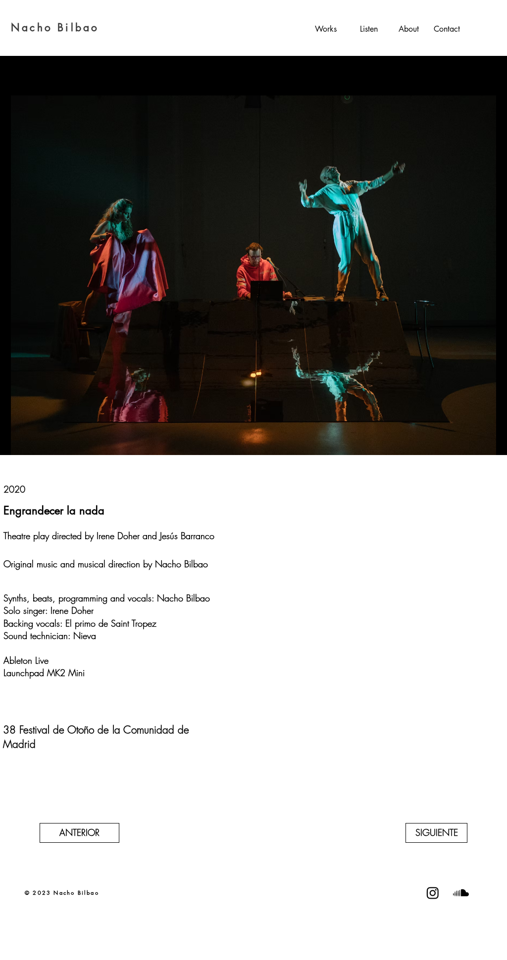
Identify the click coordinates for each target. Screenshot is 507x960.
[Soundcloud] (461, 893)
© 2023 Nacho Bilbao (62, 892)
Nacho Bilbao (55, 27)
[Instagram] (433, 893)
